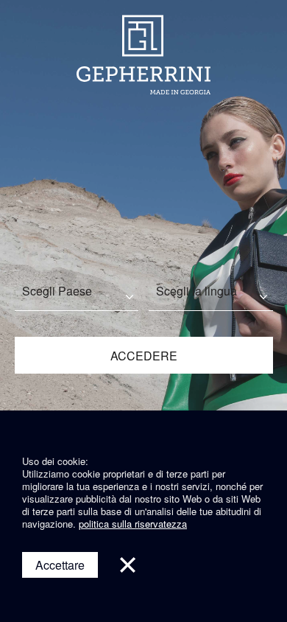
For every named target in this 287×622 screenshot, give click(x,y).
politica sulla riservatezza (133, 524)
